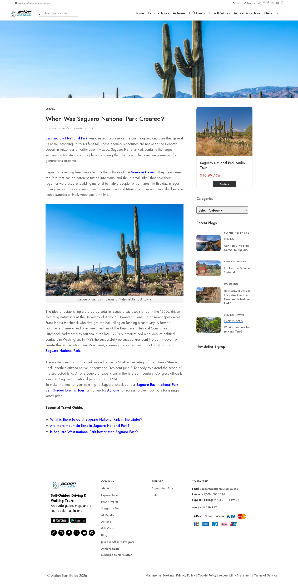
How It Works (219, 13)
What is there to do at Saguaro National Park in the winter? (96, 419)
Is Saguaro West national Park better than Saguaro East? (94, 431)
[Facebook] (268, 2)
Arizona (51, 109)
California (242, 233)
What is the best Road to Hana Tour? (238, 329)
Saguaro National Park (63, 350)
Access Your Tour (247, 13)
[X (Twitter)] (272, 2)
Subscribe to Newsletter (116, 555)
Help (268, 13)
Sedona (242, 261)
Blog (279, 13)
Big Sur (228, 233)
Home (139, 13)
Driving (229, 239)
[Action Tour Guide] (21, 12)
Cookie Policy (207, 575)
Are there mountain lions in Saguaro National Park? (90, 425)
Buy (238, 3)
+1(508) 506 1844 (213, 494)
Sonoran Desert (143, 172)
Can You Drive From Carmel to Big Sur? (236, 248)
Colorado (231, 284)
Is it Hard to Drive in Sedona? (237, 270)
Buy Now (224, 184)
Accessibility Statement (235, 575)
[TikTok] (259, 2)
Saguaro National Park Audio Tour (222, 165)
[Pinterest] (282, 2)
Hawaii (240, 315)
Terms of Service (265, 575)
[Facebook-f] (69, 533)
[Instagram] (264, 2)
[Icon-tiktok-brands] (54, 533)
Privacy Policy (185, 575)
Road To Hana (233, 320)
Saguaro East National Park (67, 138)
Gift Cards (197, 13)
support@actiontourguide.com (34, 3)
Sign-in (251, 3)
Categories (204, 198)
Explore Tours (158, 13)
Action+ (179, 13)
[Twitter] (76, 533)
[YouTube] (277, 2)
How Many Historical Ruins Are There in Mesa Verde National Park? (237, 297)
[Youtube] (84, 533)
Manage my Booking (160, 575)
